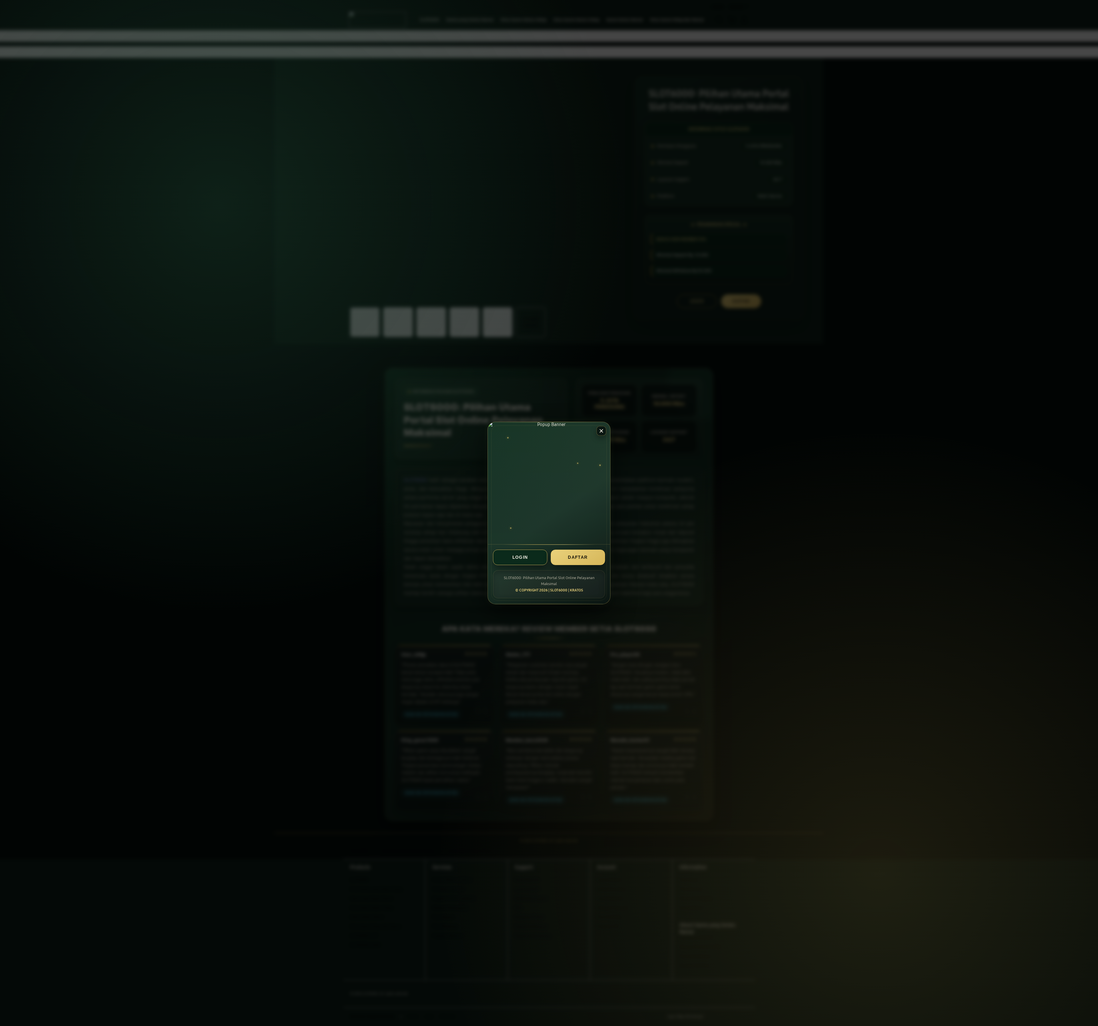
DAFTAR (578, 557)
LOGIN (520, 557)
